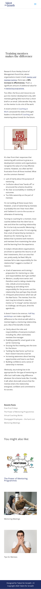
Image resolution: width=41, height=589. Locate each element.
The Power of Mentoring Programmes (19, 412)
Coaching (26, 114)
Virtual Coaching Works (13, 415)
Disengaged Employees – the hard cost (19, 419)
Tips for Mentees (10, 557)
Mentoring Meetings (12, 423)
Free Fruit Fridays (11, 408)
